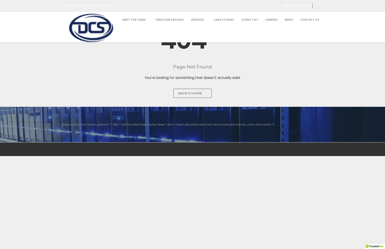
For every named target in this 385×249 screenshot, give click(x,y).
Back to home (190, 93)
